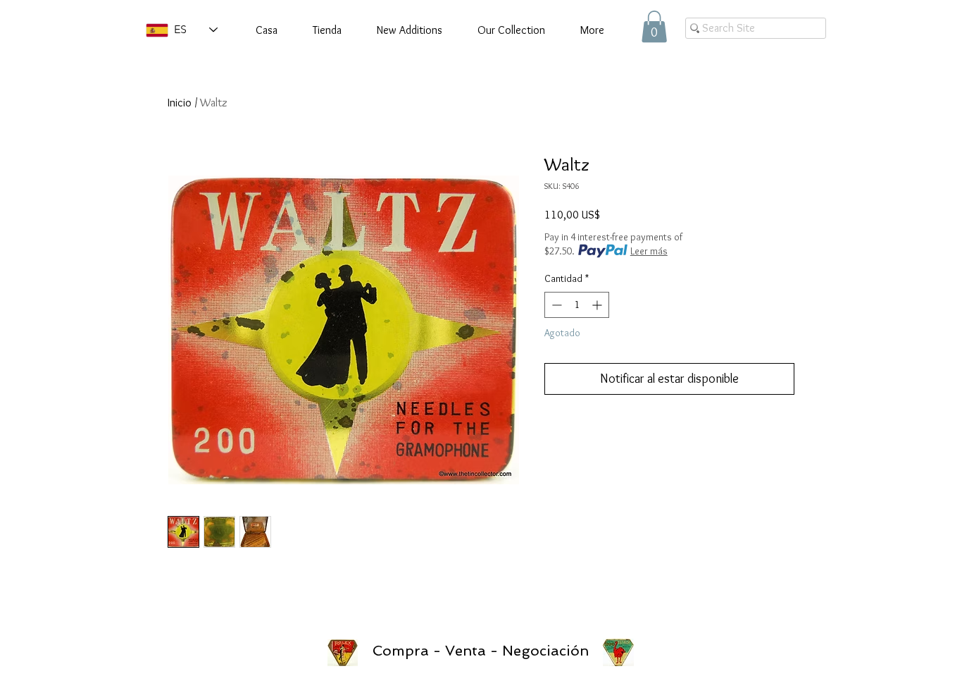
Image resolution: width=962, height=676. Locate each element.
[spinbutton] (576, 305)
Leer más (649, 251)
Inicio (180, 102)
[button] (654, 26)
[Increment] (598, 305)
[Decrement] (555, 305)
